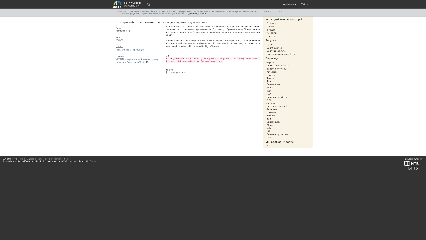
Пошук (270, 26)
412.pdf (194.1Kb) (177, 72)
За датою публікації (277, 68)
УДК (269, 90)
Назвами (271, 75)
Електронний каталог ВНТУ (281, 54)
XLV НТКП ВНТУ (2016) (273, 11)
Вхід (269, 146)
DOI (269, 100)
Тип (269, 81)
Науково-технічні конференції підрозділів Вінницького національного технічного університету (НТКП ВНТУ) (210, 11)
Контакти (272, 32)
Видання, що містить (277, 97)
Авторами (272, 71)
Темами (271, 78)
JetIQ (269, 44)
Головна (122, 11)
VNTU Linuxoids (70, 161)
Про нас (271, 36)
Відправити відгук (35, 159)
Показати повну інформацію (130, 49)
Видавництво (274, 84)
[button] (289, 4)
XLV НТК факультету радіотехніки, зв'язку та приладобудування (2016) (153, 13)
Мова (270, 87)
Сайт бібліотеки (275, 47)
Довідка (271, 29)
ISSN (269, 93)
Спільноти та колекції (278, 65)
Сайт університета (276, 50)
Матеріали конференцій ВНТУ (143, 11)
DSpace (93, 161)
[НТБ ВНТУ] (411, 165)
